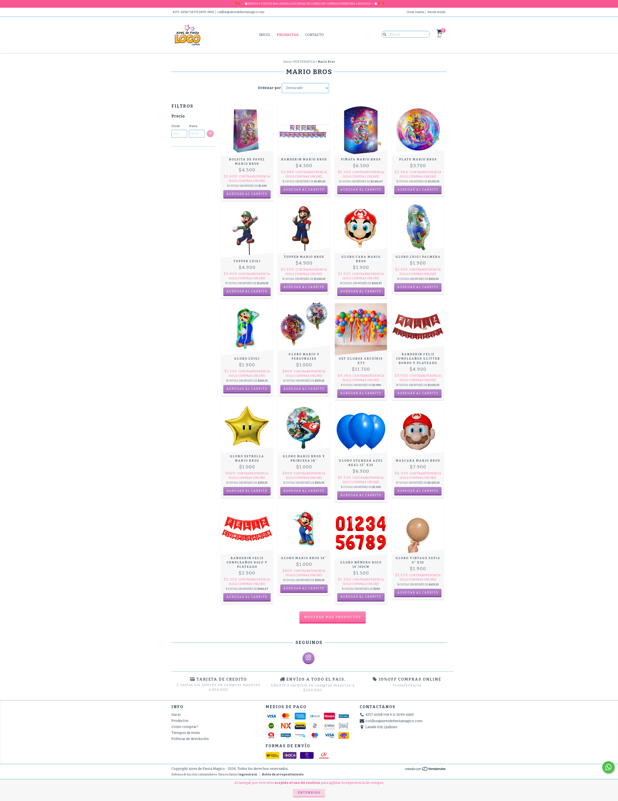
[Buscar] (383, 34)
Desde (175, 126)
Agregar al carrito (360, 596)
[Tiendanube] (425, 770)
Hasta (193, 126)
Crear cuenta (415, 12)
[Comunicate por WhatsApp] (608, 767)
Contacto (314, 35)
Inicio (264, 35)
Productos (288, 35)
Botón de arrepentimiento (283, 774)
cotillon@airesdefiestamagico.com (240, 12)
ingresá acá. (248, 774)
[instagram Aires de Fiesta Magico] (308, 658)
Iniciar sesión (436, 12)
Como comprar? (184, 727)
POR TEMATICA (304, 61)
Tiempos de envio (185, 733)
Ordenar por (269, 88)
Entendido (309, 792)
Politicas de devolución (190, 739)
